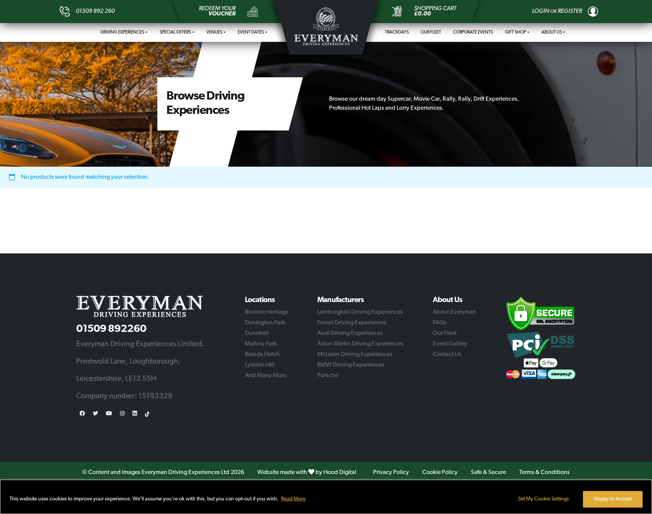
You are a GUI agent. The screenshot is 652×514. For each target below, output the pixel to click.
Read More (293, 499)
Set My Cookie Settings (543, 499)
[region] (326, 497)
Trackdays (397, 32)
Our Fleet (431, 32)
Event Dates (251, 32)
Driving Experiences (122, 32)
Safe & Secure (488, 473)
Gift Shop (515, 32)
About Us (551, 32)
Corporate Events (473, 32)
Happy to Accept (613, 499)
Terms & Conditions (544, 473)
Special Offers (175, 32)
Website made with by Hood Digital (306, 473)
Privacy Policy (391, 473)
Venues (214, 32)
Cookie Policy (440, 473)
